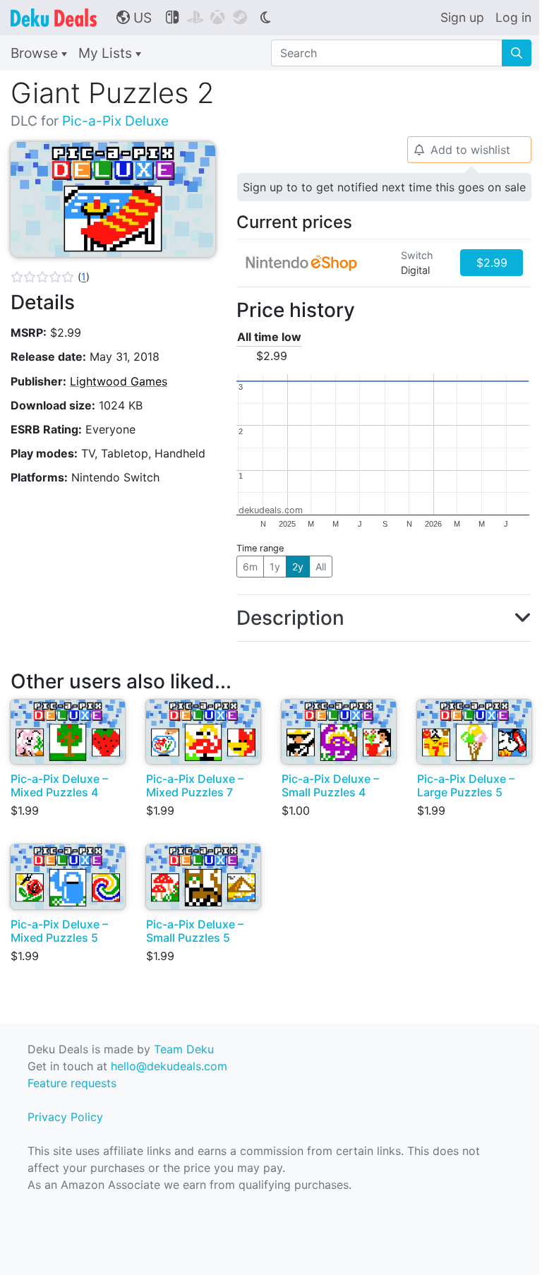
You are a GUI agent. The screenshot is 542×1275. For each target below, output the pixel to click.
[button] (50, 276)
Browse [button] (36, 52)
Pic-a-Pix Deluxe (115, 120)
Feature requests (72, 1083)
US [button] (134, 17)
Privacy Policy (65, 1117)
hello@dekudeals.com (169, 1066)
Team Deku (184, 1049)
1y (275, 567)
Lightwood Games (118, 381)
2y (297, 567)
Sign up (462, 17)
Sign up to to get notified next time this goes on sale (384, 187)
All (320, 567)
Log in (513, 17)
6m (250, 567)
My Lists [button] (107, 52)
